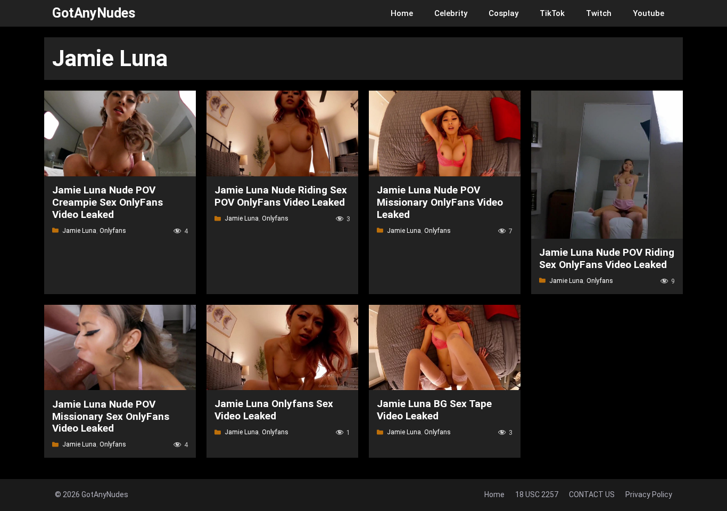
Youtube (648, 13)
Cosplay (503, 13)
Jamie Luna (79, 230)
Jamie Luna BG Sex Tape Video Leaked (434, 410)
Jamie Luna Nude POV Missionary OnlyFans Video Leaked (440, 202)
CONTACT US (592, 494)
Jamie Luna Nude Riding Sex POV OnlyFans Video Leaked (280, 196)
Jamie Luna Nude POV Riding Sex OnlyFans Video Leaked (606, 258)
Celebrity (450, 13)
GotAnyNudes (93, 13)
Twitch (599, 13)
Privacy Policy (648, 494)
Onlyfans (113, 230)
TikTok (552, 13)
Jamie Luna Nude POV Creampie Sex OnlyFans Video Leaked (107, 202)
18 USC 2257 (536, 494)
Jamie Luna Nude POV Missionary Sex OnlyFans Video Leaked (110, 416)
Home (402, 13)
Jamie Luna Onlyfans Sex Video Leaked (273, 410)
